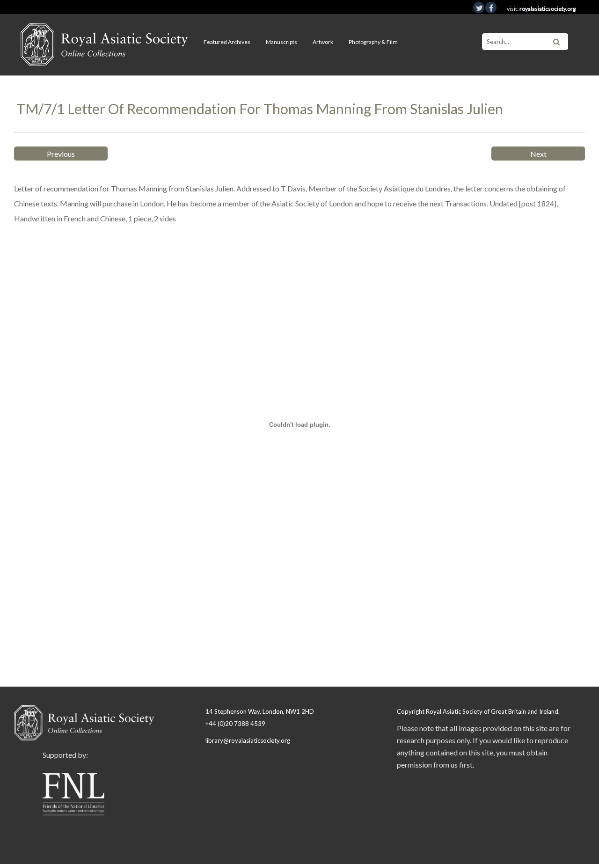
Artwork (323, 41)
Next (538, 153)
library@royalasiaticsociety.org (247, 740)
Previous (61, 153)
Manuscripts (281, 41)
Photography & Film (373, 41)
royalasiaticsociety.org (547, 8)
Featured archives (227, 41)
